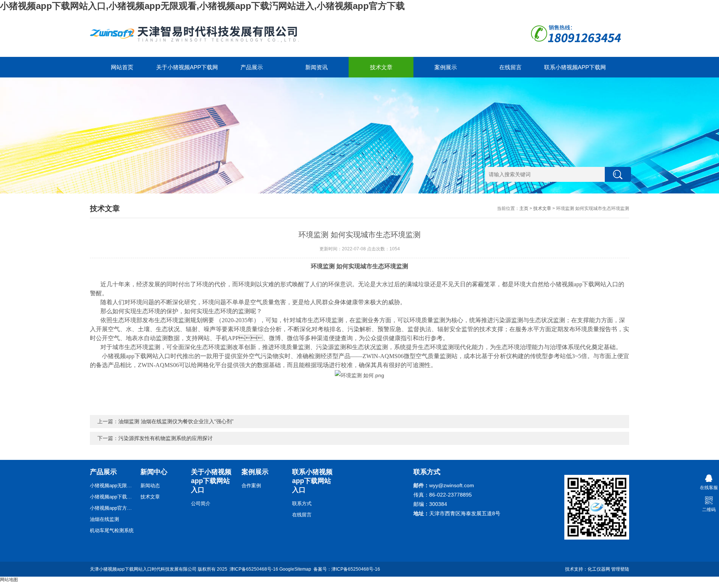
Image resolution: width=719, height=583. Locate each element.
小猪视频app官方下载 (112, 508)
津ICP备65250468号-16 (254, 569)
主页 (523, 208)
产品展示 (251, 67)
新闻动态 (150, 485)
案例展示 (445, 67)
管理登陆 (620, 569)
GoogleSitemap (295, 569)
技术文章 (381, 67)
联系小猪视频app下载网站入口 (575, 70)
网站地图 (9, 579)
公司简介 (200, 503)
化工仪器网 (599, 569)
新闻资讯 (316, 67)
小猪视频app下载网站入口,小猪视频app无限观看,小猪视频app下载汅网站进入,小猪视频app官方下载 (202, 6)
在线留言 (510, 67)
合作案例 (251, 485)
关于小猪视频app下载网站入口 (187, 70)
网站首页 (122, 67)
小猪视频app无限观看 (112, 485)
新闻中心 (153, 472)
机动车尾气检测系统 (112, 530)
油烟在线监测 (104, 519)
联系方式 (302, 503)
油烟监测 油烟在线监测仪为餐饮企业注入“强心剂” (176, 421)
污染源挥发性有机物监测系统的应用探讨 (165, 438)
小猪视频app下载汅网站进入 (112, 497)
